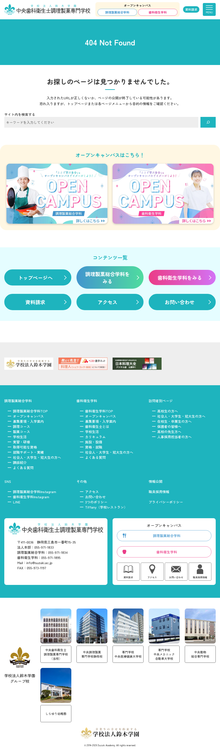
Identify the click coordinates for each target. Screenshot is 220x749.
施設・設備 (93, 441)
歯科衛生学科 (158, 12)
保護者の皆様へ (169, 426)
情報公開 (155, 481)
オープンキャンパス (28, 416)
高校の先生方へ (169, 431)
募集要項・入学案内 (28, 421)
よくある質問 (23, 467)
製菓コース (21, 431)
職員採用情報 (159, 491)
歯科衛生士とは (97, 426)
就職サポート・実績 (28, 452)
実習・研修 (21, 441)
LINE (16, 501)
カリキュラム (95, 436)
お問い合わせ (179, 302)
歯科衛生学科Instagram (31, 496)
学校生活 (20, 436)
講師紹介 (20, 462)
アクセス (107, 302)
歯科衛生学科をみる (179, 277)
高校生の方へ (167, 411)
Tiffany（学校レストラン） (106, 507)
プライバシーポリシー (166, 501)
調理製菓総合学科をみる (107, 277)
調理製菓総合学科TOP (30, 411)
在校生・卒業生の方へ (174, 421)
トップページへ (35, 277)
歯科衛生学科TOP (99, 411)
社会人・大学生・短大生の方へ (37, 457)
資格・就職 (93, 447)
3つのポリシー (96, 501)
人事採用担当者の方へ (174, 436)
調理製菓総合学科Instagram (34, 491)
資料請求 (191, 9)
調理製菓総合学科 (117, 12)
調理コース (21, 426)
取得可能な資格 (25, 447)
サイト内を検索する (19, 114)
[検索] (208, 122)
